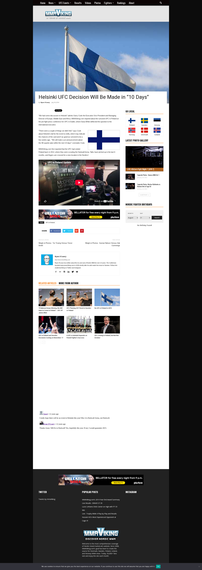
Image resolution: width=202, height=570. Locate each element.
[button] (160, 3)
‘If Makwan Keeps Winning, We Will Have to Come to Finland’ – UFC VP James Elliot (51, 310)
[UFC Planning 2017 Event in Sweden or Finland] (79, 297)
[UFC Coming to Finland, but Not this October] (107, 324)
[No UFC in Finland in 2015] (107, 297)
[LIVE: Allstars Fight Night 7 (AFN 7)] (144, 158)
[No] (199, 566)
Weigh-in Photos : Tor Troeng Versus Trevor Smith (55, 244)
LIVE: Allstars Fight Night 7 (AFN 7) (140, 169)
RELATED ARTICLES (47, 283)
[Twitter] (74, 271)
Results (78, 3)
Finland (132, 125)
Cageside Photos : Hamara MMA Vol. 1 (148, 175)
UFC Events (64, 3)
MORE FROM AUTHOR (68, 283)
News (51, 3)
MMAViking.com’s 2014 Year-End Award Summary (101, 500)
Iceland (157, 135)
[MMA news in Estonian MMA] (157, 120)
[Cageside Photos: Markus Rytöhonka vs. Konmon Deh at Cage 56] (130, 186)
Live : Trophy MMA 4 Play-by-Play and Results (99, 514)
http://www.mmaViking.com (62, 259)
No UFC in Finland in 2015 (103, 308)
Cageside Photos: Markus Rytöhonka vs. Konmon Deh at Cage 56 (149, 185)
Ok (158, 566)
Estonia (157, 125)
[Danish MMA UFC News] (144, 130)
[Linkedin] (69, 271)
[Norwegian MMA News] (132, 130)
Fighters (108, 3)
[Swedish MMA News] (132, 120)
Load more (143, 195)
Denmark (144, 135)
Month (130, 213)
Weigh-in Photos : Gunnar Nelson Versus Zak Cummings (102, 244)
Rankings (121, 3)
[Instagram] (65, 271)
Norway (132, 135)
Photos (97, 3)
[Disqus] (79, 378)
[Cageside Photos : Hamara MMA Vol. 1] (130, 177)
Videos (88, 3)
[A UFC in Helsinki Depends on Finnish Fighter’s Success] (79, 324)
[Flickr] (61, 271)
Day (141, 213)
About (131, 3)
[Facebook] (57, 271)
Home (42, 3)
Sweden (144, 125)
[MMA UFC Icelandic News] (157, 130)
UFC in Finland (50, 222)
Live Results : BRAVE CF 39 (92, 503)
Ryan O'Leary (45, 102)
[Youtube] (78, 271)
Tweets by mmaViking (47, 499)
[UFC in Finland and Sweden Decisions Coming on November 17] (51, 324)
